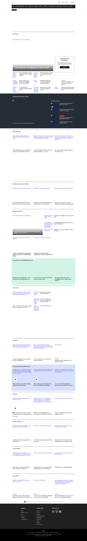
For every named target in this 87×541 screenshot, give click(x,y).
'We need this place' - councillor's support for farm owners (25, 88)
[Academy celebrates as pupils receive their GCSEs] (22, 431)
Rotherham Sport (17, 211)
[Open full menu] (13, 2)
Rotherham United (20, 6)
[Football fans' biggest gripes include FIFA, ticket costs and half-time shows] (64, 458)
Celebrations (38, 519)
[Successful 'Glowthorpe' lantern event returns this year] (43, 431)
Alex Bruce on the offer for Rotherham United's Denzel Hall (43, 254)
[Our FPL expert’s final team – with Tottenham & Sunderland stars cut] (22, 269)
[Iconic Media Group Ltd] (43, 530)
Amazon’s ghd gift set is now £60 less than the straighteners (22, 359)
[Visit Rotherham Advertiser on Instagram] (60, 511)
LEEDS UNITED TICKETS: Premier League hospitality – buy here (43, 150)
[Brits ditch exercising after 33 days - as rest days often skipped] (22, 458)
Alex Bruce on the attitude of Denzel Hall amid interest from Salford (43, 203)
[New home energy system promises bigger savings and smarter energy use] (22, 486)
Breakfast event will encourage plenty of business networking (67, 110)
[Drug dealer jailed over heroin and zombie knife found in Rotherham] (36, 83)
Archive (37, 520)
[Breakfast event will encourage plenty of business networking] (55, 111)
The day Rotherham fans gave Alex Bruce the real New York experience (21, 203)
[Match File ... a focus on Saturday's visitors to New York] (48, 232)
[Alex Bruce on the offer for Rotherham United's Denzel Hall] (44, 244)
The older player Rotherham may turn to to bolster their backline (63, 223)
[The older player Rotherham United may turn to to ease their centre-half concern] (48, 225)
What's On (31, 6)
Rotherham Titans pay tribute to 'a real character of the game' (46, 74)
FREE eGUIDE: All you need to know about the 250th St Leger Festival (27, 232)
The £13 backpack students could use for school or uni (64, 150)
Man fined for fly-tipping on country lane (32, 67)
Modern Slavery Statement (54, 532)
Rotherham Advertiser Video (20, 96)
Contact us (64, 6)
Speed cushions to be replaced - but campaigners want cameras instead (63, 440)
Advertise (70, 6)
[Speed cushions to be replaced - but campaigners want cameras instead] (64, 431)
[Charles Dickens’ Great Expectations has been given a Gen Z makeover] (43, 458)
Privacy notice (46, 532)
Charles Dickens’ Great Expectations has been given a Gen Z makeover (43, 468)
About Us (38, 512)
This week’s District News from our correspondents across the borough (45, 300)
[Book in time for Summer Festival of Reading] (36, 294)
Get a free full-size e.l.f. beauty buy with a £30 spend (42, 359)
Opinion (15, 394)
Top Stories (16, 34)
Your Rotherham (52, 6)
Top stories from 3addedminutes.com (23, 260)
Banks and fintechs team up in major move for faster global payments (64, 496)
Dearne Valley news (18, 421)
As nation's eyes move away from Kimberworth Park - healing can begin (22, 413)
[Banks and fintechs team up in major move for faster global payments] (64, 486)
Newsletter (59, 6)
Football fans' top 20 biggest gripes (63, 467)
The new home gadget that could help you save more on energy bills (43, 496)
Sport (26, 6)
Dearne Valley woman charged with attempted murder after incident (24, 82)
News (13, 6)
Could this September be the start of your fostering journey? (67, 83)
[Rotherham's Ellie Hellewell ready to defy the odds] (48, 218)
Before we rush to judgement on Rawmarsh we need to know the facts (43, 413)
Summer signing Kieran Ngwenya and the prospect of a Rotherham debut (22, 255)
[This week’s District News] (36, 308)
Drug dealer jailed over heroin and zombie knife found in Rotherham (45, 82)
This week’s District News (45, 305)
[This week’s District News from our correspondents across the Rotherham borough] (36, 301)
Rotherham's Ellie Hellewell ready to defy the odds (63, 216)
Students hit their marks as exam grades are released (66, 122)
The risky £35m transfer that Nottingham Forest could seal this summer (63, 279)
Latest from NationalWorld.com (21, 366)
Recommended (17, 131)
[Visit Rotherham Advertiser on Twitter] (56, 511)
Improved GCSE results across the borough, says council (45, 88)
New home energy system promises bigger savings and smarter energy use (22, 496)
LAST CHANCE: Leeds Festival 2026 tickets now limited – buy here (22, 306)
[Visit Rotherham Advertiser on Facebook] (53, 511)
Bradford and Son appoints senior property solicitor (63, 361)
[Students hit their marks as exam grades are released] (55, 123)
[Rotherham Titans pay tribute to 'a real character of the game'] (36, 75)
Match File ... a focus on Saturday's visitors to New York (63, 230)
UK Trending (16, 448)
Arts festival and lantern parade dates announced (43, 440)
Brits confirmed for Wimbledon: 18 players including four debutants (42, 384)
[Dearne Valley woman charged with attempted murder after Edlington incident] (15, 83)
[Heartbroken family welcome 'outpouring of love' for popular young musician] (15, 75)
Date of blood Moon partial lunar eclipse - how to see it (66, 104)
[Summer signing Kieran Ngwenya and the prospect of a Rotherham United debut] (22, 244)
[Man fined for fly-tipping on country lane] (33, 55)
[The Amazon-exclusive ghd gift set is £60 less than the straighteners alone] (22, 350)
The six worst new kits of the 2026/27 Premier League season (43, 278)
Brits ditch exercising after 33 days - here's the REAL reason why (22, 468)
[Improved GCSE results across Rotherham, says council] (36, 89)
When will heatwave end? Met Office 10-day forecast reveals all (22, 384)
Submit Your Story (38, 6)
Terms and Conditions (39, 532)
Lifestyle (45, 6)
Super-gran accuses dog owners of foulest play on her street (66, 118)
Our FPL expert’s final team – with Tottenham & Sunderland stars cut (21, 278)
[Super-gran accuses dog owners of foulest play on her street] (55, 117)
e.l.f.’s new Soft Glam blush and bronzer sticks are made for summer (64, 384)
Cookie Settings (31, 532)
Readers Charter (39, 524)
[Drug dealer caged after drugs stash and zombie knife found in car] (58, 89)
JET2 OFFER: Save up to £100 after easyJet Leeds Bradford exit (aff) (22, 150)
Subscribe (38, 522)
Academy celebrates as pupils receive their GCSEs (22, 440)
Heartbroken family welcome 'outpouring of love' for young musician (25, 74)
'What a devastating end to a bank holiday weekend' (63, 413)
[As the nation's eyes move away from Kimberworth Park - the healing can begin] (22, 404)
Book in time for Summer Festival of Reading (45, 293)
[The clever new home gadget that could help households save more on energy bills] (43, 486)
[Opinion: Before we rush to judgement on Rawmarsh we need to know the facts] (43, 404)
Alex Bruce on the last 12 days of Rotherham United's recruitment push (64, 203)
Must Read (16, 476)
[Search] (59, 2)
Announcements (39, 517)
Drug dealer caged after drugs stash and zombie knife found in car (67, 88)
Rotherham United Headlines (21, 184)
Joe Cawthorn (15, 416)
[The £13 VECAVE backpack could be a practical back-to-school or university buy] (64, 141)
